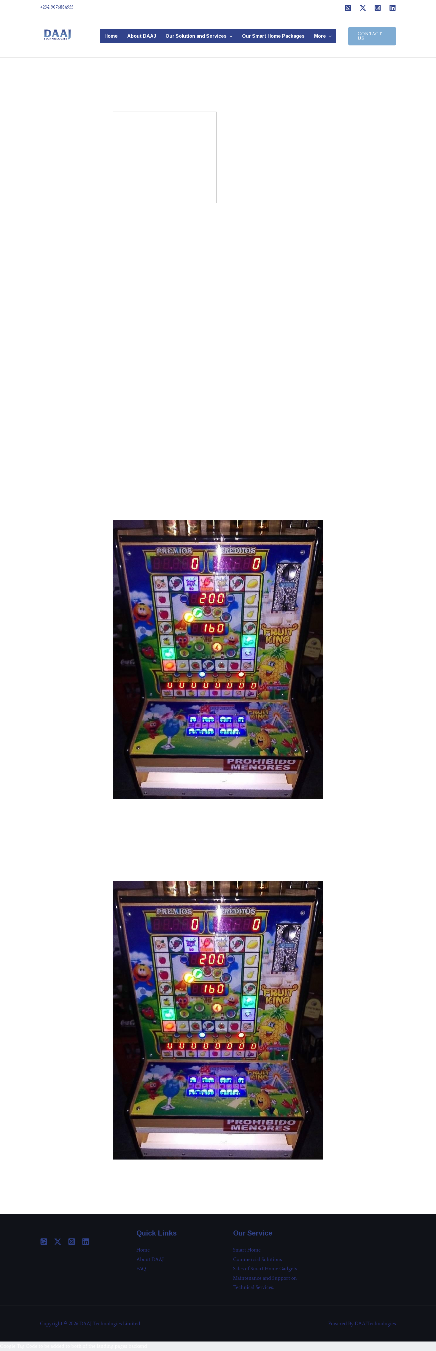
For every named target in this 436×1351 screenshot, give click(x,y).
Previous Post (130, 1172)
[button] (230, 36)
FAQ (141, 1268)
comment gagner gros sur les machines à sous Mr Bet (175, 213)
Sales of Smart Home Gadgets (265, 1268)
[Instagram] (377, 7)
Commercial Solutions (257, 1259)
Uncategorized (131, 98)
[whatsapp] (43, 1241)
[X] (362, 7)
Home (111, 35)
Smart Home (247, 1250)
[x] (57, 1241)
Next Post (126, 1181)
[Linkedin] (392, 7)
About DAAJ (141, 35)
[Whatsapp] (348, 7)
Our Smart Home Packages (273, 35)
